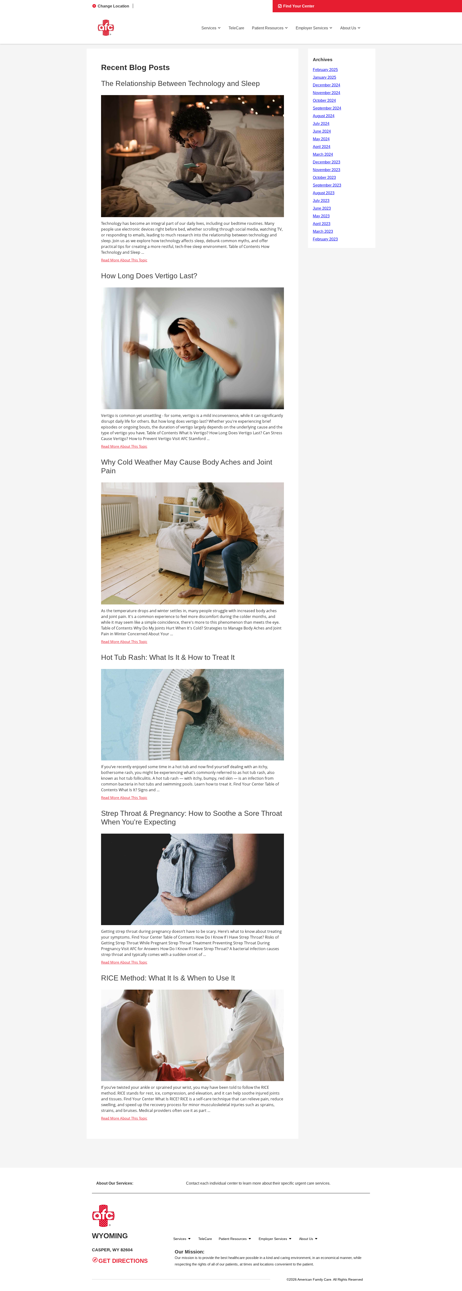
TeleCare (236, 28)
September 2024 (327, 108)
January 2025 (324, 77)
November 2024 (326, 93)
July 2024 (321, 124)
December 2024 (326, 85)
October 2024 (324, 100)
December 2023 (326, 162)
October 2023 (324, 177)
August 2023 (323, 193)
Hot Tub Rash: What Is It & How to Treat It (168, 657)
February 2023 (325, 239)
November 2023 (326, 170)
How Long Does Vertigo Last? (149, 276)
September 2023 (327, 185)
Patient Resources (267, 28)
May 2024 (321, 139)
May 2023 (321, 216)
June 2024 (322, 131)
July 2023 (321, 201)
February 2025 (325, 70)
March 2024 (323, 154)
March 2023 (323, 231)
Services (208, 28)
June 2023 (322, 208)
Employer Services (312, 28)
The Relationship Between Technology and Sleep (180, 83)
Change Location (113, 6)
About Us (348, 28)
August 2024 (323, 116)
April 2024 (321, 147)
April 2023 (321, 224)
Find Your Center (298, 6)
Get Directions (123, 1261)
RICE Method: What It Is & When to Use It (168, 978)
